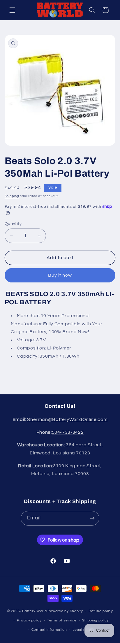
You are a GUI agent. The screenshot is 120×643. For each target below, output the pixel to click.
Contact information (49, 629)
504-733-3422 (68, 432)
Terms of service (62, 620)
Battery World (34, 611)
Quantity (13, 224)
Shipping (12, 196)
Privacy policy (29, 620)
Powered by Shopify (65, 611)
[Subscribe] (92, 518)
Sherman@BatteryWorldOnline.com (67, 419)
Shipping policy (95, 620)
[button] (12, 10)
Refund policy (101, 611)
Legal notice (83, 629)
